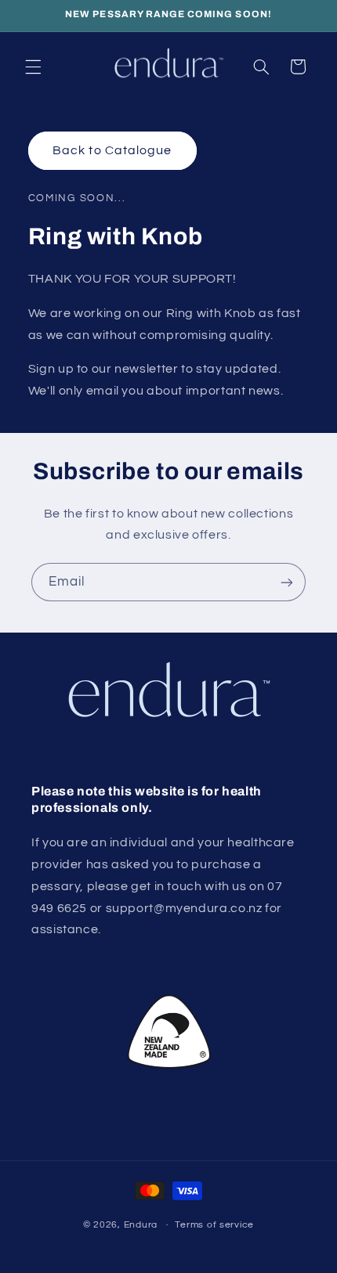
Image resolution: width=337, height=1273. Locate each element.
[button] (33, 67)
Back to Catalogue (112, 150)
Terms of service (214, 1225)
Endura (141, 1225)
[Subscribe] (287, 582)
